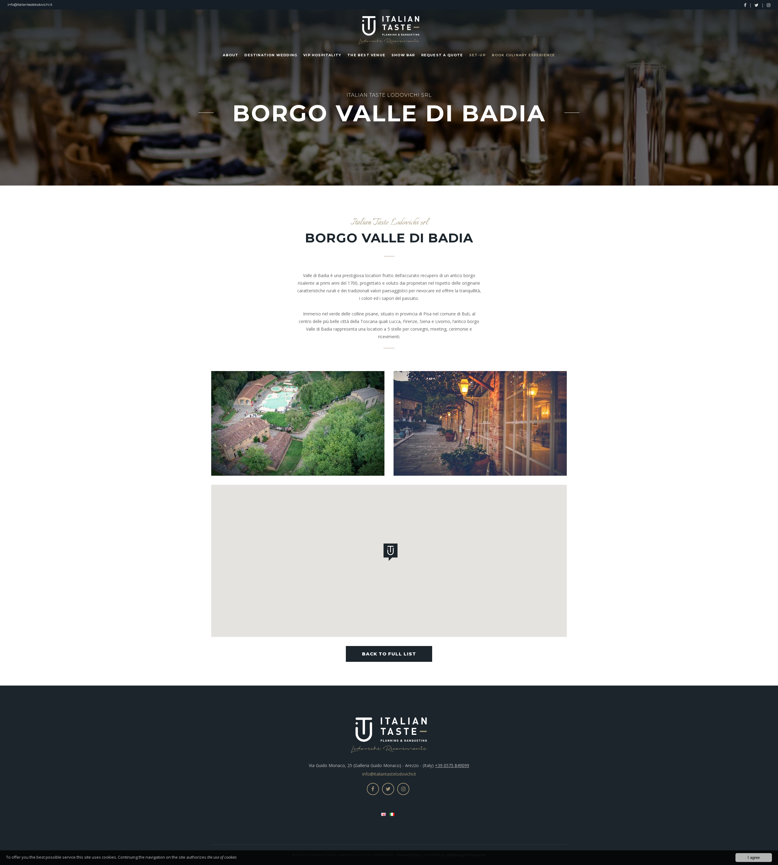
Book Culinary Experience (523, 55)
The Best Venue (366, 55)
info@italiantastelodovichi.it (30, 4)
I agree (754, 857)
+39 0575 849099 (452, 765)
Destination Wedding (270, 55)
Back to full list (389, 654)
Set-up (477, 55)
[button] (391, 553)
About (230, 55)
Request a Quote (442, 55)
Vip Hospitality (322, 55)
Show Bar (403, 55)
